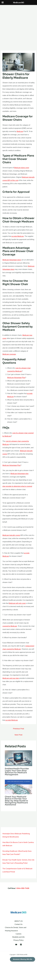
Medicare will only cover (17, 603)
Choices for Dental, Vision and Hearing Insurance (15, 929)
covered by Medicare (9, 626)
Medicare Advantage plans (11, 260)
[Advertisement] (18, 24)
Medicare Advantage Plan (16, 377)
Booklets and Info (18, 937)
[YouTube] (16, 944)
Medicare (20, 131)
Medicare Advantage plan (19, 473)
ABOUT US (18, 921)
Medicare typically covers (11, 535)
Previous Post (18, 729)
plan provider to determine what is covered (17, 486)
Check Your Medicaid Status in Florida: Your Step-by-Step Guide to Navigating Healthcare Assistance (16, 800)
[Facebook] (21, 944)
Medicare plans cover (21, 168)
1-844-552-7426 (22, 888)
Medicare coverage (9, 354)
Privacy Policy (18, 940)
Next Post (18, 735)
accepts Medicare (17, 236)
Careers (18, 934)
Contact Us (18, 924)
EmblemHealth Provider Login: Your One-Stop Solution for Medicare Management (17, 771)
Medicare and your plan (10, 678)
